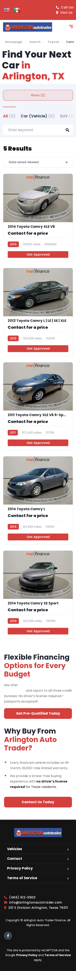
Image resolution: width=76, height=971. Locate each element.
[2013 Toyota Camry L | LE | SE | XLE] (38, 312)
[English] (6, 10)
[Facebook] (8, 936)
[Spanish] (17, 10)
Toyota (53, 42)
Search (35, 42)
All (9, 116)
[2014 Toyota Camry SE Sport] (38, 594)
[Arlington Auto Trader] (27, 27)
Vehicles (14, 849)
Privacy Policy (20, 868)
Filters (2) (38, 95)
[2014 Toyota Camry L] (38, 500)
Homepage (13, 42)
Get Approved (38, 254)
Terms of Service (22, 878)
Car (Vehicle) (38, 116)
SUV (67, 116)
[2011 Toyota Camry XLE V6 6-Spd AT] (38, 406)
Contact (14, 858)
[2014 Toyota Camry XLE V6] (38, 218)
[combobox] (38, 162)
